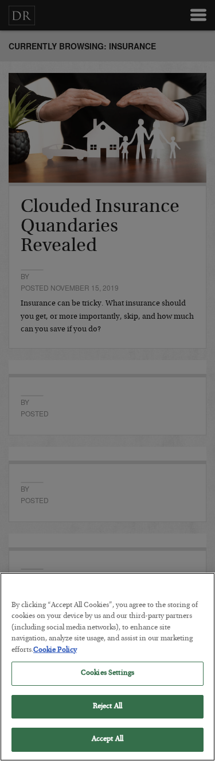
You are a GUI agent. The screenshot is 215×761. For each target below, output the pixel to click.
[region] (107, 667)
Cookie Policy (55, 650)
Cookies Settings (107, 673)
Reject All (107, 706)
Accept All (107, 739)
